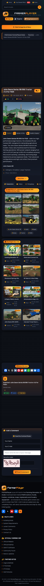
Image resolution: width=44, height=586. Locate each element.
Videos (21, 184)
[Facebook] (3, 511)
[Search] (39, 7)
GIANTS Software (9, 548)
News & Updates (8, 554)
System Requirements (10, 523)
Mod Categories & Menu (23, 27)
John (27, 229)
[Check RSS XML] (20, 511)
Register (19, 19)
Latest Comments (9, 526)
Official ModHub (8, 545)
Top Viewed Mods (23, 2)
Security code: (8, 457)
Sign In (10, 19)
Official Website (8, 542)
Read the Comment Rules (23, 436)
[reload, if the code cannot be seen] (11, 463)
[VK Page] (16, 511)
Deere (34, 229)
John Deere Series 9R (15, 229)
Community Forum (9, 551)
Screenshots (10, 184)
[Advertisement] (22, 346)
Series (14, 233)
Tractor (23, 233)
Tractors (31, 35)
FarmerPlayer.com (16, 579)
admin (7, 95)
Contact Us (7, 532)
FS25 (31, 233)
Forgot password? (32, 19)
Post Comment (23, 472)
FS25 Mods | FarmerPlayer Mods (15, 35)
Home (10, 2)
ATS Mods (6, 569)
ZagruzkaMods (8, 563)
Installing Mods (8, 520)
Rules (35, 2)
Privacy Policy (7, 529)
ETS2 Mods (7, 566)
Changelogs (30, 184)
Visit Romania (7, 572)
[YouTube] (12, 511)
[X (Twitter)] (7, 511)
